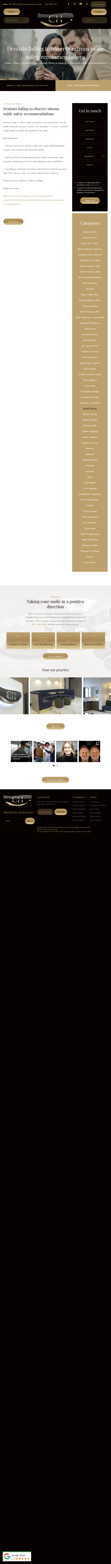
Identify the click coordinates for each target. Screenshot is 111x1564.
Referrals (12, 11)
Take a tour (56, 726)
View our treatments (55, 656)
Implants (90, 465)
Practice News (90, 511)
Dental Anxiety (90, 414)
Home (8, 63)
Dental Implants (89, 437)
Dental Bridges (90, 419)
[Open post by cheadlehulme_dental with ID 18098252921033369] (21, 751)
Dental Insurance (90, 442)
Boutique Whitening (90, 323)
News (90, 477)
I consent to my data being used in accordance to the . (89, 184)
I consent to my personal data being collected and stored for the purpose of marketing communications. (90, 190)
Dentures (90, 448)
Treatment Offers (90, 545)
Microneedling (90, 283)
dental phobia (90, 231)
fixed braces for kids (90, 266)
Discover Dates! (25, 1540)
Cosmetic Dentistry (90, 397)
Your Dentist (90, 562)
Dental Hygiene (89, 431)
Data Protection (95, 816)
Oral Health (90, 482)
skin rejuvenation (90, 345)
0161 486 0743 (51, 4)
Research (90, 454)
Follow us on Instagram (55, 780)
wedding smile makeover (90, 254)
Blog (16, 63)
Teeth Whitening (90, 539)
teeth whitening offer (90, 311)
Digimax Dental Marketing (49, 829)
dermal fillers (90, 340)
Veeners (90, 556)
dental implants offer (90, 271)
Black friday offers (90, 294)
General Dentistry (78, 802)
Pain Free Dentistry (90, 499)
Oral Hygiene (89, 488)
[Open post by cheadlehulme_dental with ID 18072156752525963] (44, 751)
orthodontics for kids (90, 260)
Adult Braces (90, 368)
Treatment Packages (90, 551)
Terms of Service (82, 832)
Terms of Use (94, 809)
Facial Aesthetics (78, 820)
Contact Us (99, 12)
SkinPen (90, 288)
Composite (90, 385)
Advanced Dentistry (79, 816)
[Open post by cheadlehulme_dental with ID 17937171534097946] (66, 751)
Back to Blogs (13, 221)
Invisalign (89, 471)
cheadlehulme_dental (21, 743)
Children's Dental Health (90, 374)
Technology (89, 528)
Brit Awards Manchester (90, 277)
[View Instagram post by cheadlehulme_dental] (30, 759)
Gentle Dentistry (90, 459)
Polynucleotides (89, 306)
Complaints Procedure (97, 805)
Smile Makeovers (90, 516)
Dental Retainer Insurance (90, 249)
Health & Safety (95, 813)
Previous (8, 696)
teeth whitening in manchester (90, 317)
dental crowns (90, 237)
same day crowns (90, 243)
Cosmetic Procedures (90, 402)
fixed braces (90, 328)
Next (102, 696)
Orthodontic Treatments (90, 494)
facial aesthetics (90, 357)
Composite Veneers (90, 391)
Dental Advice (29, 63)
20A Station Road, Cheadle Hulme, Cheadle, (25, 4)
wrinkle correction (90, 351)
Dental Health (90, 425)
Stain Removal (90, 522)
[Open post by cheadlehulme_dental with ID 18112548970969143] (89, 751)
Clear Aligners (90, 380)
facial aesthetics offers (90, 300)
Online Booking (98, 4)
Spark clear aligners (90, 363)
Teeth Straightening (90, 534)
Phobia (89, 505)
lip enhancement (90, 334)
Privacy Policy (94, 185)
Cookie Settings (95, 820)
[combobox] (77, 139)
